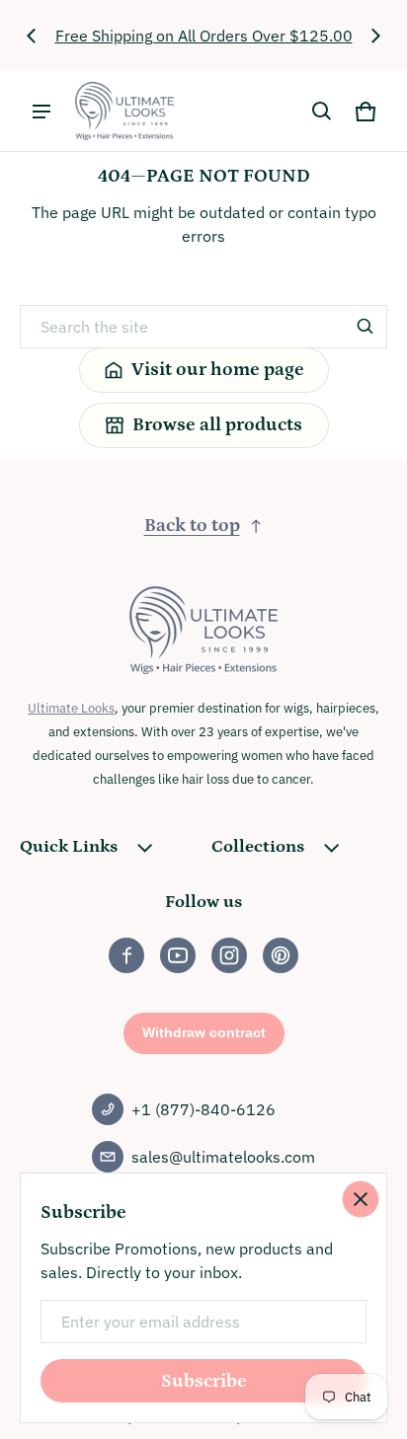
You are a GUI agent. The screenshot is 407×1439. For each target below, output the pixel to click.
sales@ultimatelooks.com (223, 1157)
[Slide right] (375, 35)
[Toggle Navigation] (41, 111)
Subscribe (204, 1381)
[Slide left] (31, 35)
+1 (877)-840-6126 (203, 1109)
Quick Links (69, 847)
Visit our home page (217, 369)
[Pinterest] (280, 955)
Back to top (192, 525)
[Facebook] (126, 955)
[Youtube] (178, 955)
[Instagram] (229, 955)
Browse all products (217, 425)
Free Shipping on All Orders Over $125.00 (204, 35)
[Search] (365, 326)
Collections (257, 847)
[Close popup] (360, 1199)
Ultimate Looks (71, 708)
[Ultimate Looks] (124, 111)
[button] (322, 111)
